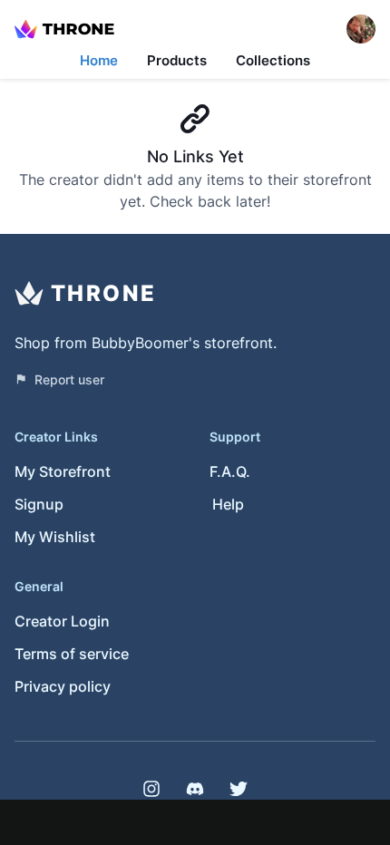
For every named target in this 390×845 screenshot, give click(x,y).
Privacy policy (63, 686)
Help (228, 504)
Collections (273, 60)
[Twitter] (238, 789)
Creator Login (62, 621)
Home (99, 60)
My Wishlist (55, 537)
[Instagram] (151, 789)
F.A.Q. (230, 471)
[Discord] (195, 789)
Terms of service (72, 654)
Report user (69, 379)
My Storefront (63, 471)
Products (177, 60)
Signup (39, 504)
